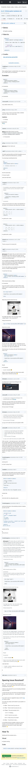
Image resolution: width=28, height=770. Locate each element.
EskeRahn (4, 469)
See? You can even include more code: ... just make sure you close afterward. (14, 705)
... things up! (11, 720)
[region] (14, 42)
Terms (4, 763)
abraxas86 (4, 394)
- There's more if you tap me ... (12, 705)
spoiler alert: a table (7, 218)
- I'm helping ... (10, 712)
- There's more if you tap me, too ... (13, 707)
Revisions (11, 18)
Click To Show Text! (7, 464)
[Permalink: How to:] (2, 34)
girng (3, 109)
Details (6, 119)
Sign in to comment (21, 757)
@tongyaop (4, 254)
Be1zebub (4, 378)
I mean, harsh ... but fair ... (12, 715)
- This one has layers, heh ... (12, 710)
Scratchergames (6, 457)
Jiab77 (3, 151)
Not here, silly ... (12, 710)
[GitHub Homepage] (10, 766)
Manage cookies (9, 764)
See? (13, 708)
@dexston (4, 146)
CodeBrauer (5, 66)
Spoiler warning (8, 31)
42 (12, 717)
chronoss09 (5, 101)
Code (4, 18)
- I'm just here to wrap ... (11, 720)
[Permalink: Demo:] (2, 28)
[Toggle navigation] (2, 2)
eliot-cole (4, 675)
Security (11, 763)
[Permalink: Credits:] (2, 54)
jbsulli (2, 11)
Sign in (19, 2)
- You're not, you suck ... (12, 715)
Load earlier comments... (14, 62)
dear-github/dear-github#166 (10, 57)
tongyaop (4, 182)
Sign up (24, 2)
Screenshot (5, 86)
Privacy (7, 763)
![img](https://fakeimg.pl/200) (8, 96)
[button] (18, 16)
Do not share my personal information (19, 764)
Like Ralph (10, 712)
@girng (3, 131)
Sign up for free (6, 755)
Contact (3, 764)
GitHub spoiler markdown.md (13, 11)
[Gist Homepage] (10, 2)
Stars (20, 18)
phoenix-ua (5, 239)
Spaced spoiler (6, 175)
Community (20, 763)
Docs (24, 763)
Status (15, 763)
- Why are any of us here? (13, 717)
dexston (4, 128)
